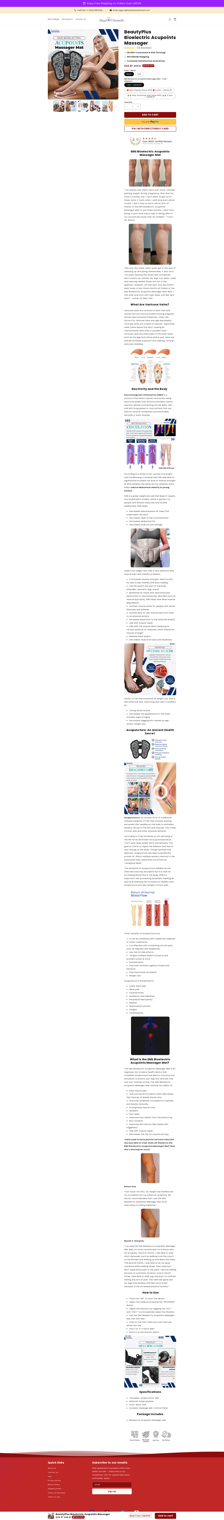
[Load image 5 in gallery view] (107, 106)
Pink (139, 74)
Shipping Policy (54, 1489)
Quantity (128, 102)
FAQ (49, 1476)
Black (129, 74)
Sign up (112, 1491)
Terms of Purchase (56, 1493)
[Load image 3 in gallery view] (83, 106)
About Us (52, 1468)
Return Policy (54, 1484)
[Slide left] (50, 106)
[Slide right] (115, 106)
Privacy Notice (54, 1480)
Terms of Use (54, 1497)
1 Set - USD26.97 (134, 85)
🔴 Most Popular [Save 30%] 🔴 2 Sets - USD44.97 (149, 90)
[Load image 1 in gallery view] (59, 106)
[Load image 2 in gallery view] (71, 106)
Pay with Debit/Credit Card (150, 128)
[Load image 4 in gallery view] (95, 106)
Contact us (53, 1472)
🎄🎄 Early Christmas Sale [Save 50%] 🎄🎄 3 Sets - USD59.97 (150, 96)
